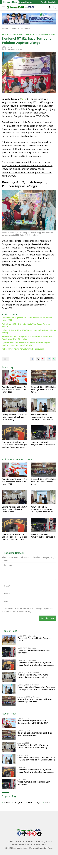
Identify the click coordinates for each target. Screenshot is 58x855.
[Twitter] (24, 833)
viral (30, 802)
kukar (48, 802)
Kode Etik (20, 841)
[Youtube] (34, 833)
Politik (52, 34)
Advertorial (7, 34)
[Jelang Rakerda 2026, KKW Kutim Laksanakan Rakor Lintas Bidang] (14, 405)
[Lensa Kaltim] (20, 7)
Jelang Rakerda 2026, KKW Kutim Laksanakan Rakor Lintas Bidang (29, 331)
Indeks (10, 841)
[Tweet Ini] (38, 359)
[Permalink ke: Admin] (4, 48)
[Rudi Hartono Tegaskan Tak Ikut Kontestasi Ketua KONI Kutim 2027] (14, 377)
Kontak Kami (18, 844)
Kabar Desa (24, 34)
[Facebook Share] (32, 359)
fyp (38, 802)
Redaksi (31, 841)
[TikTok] (39, 834)
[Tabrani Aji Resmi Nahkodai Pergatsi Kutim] (9, 640)
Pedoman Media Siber (36, 844)
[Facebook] (19, 833)
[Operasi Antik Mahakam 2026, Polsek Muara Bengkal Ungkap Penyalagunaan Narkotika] (14, 432)
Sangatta (19, 802)
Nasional (44, 34)
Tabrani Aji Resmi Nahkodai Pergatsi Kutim (34, 639)
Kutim (24, 98)
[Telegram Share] (49, 359)
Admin (10, 47)
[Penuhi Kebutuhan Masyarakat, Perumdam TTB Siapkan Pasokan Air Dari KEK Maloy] (43, 405)
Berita (15, 34)
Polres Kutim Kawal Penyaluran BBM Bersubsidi (23, 349)
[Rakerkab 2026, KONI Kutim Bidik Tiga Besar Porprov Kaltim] (43, 377)
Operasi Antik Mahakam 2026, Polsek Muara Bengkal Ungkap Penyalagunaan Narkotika (26, 344)
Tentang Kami (44, 841)
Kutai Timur (35, 34)
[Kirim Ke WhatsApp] (54, 359)
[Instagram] (29, 833)
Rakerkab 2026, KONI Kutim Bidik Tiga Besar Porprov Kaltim (26, 325)
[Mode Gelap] (50, 7)
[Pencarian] (54, 7)
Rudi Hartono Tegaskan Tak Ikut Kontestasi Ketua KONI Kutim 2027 (27, 319)
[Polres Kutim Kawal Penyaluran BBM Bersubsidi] (43, 432)
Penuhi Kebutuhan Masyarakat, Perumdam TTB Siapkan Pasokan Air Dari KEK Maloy (27, 337)
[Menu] (4, 7)
